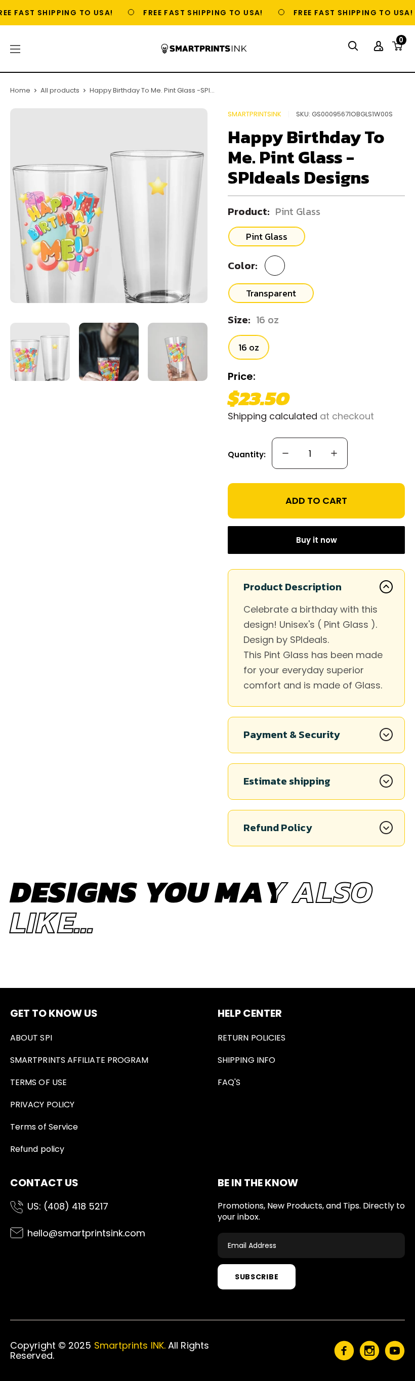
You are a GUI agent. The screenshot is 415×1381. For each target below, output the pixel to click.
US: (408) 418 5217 (67, 1206)
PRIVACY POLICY (42, 1104)
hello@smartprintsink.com (86, 1233)
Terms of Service (44, 1127)
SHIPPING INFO (246, 1060)
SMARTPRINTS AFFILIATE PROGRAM (79, 1060)
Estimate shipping (286, 781)
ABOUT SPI (31, 1038)
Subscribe (256, 1277)
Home (20, 90)
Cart (401, 43)
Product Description (292, 586)
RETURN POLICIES (251, 1038)
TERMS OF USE (38, 1082)
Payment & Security (291, 734)
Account (380, 46)
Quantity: (247, 454)
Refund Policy (277, 827)
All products (59, 90)
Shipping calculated (272, 416)
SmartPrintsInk (254, 114)
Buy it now (316, 540)
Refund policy (37, 1149)
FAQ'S (229, 1082)
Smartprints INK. (129, 1345)
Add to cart (316, 500)
